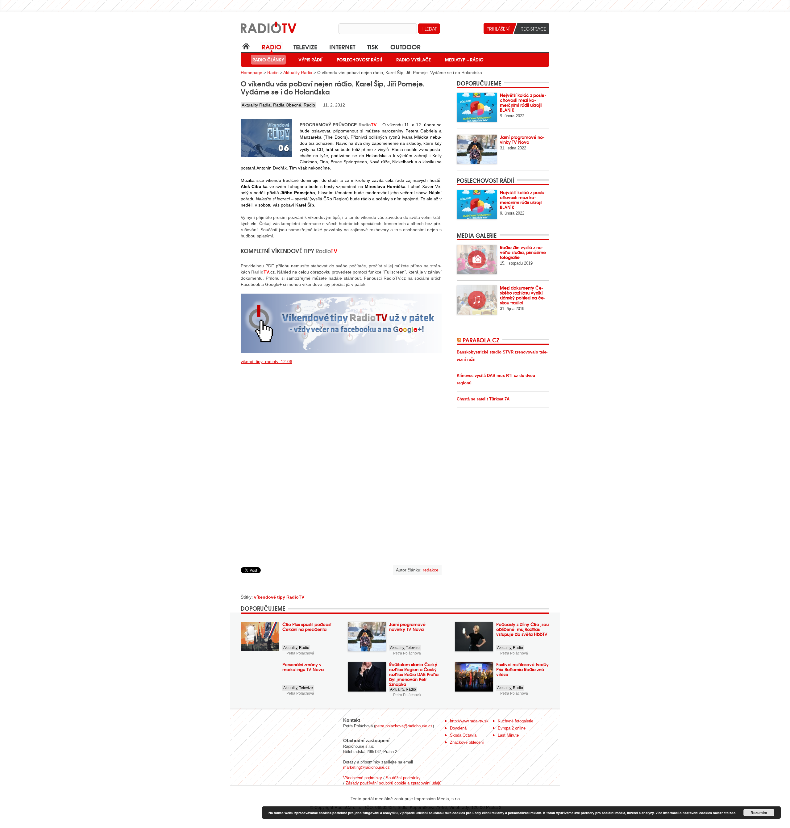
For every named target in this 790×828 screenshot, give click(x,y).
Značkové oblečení (467, 742)
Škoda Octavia (463, 735)
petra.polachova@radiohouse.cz (404, 726)
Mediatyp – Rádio (464, 59)
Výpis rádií (310, 59)
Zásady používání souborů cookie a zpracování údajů (393, 783)
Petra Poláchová (300, 653)
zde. (733, 812)
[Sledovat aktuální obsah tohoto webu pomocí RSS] (460, 340)
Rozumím (758, 812)
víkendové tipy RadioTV (279, 597)
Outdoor (405, 46)
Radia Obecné (287, 104)
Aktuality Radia (297, 72)
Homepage (251, 72)
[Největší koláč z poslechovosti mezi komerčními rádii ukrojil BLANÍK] (477, 107)
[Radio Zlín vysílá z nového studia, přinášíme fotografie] (477, 259)
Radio (271, 46)
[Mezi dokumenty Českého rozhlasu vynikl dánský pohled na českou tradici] (477, 300)
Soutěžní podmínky (403, 778)
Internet (342, 46)
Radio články (268, 59)
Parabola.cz (481, 340)
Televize (305, 46)
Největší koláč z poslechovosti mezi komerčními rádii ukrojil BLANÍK (523, 102)
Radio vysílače (413, 59)
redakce (431, 569)
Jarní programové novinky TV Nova (522, 139)
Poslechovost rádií (359, 59)
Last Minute (508, 735)
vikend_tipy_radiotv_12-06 (266, 361)
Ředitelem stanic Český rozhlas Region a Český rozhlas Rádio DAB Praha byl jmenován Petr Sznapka (414, 674)
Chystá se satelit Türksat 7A (483, 399)
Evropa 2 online (512, 728)
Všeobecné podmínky (362, 778)
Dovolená (458, 728)
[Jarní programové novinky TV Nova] (477, 149)
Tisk (372, 46)
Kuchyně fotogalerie (515, 721)
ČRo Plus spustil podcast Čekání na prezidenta (306, 627)
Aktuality (290, 648)
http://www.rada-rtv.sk (469, 721)
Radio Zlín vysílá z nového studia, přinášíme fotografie (523, 252)
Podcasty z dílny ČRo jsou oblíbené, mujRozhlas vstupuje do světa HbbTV (522, 629)
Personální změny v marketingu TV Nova (303, 667)
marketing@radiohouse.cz (366, 767)
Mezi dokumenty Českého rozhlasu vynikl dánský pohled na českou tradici (523, 295)
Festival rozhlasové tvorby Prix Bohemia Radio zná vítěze (522, 669)
